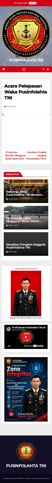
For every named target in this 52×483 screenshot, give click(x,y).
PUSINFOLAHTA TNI (26, 60)
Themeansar (44, 478)
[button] (43, 69)
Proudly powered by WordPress (14, 478)
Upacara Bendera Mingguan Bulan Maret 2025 (15, 155)
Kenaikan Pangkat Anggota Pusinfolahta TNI (25, 246)
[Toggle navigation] (24, 69)
